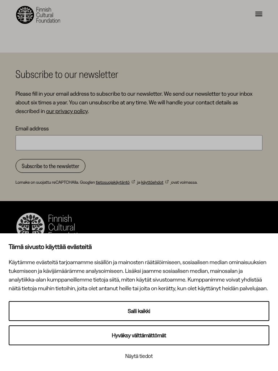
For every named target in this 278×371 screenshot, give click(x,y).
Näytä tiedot (139, 356)
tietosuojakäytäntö (113, 182)
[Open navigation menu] (258, 15)
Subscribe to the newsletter (50, 166)
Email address (32, 128)
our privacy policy (67, 110)
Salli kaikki (139, 311)
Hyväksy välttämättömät (139, 335)
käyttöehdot (152, 182)
